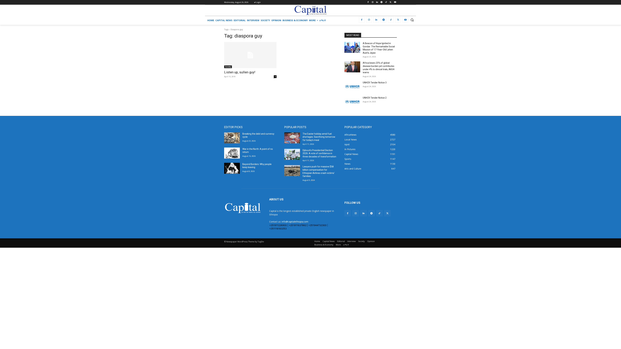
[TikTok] (386, 2)
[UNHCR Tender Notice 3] (352, 86)
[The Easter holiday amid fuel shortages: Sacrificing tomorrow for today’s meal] (292, 137)
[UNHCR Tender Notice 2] (352, 101)
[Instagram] (372, 2)
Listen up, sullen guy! (239, 72)
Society (228, 67)
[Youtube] (395, 2)
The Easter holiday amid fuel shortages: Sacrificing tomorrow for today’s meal (319, 136)
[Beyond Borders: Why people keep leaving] (232, 168)
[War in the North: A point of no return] (232, 153)
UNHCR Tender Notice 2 (375, 97)
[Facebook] (368, 2)
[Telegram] (381, 2)
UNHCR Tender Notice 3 (375, 82)
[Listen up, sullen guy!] (250, 55)
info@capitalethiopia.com (295, 221)
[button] (412, 20)
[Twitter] (390, 2)
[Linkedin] (377, 2)
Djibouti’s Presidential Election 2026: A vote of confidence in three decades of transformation (319, 153)
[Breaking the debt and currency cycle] (232, 137)
